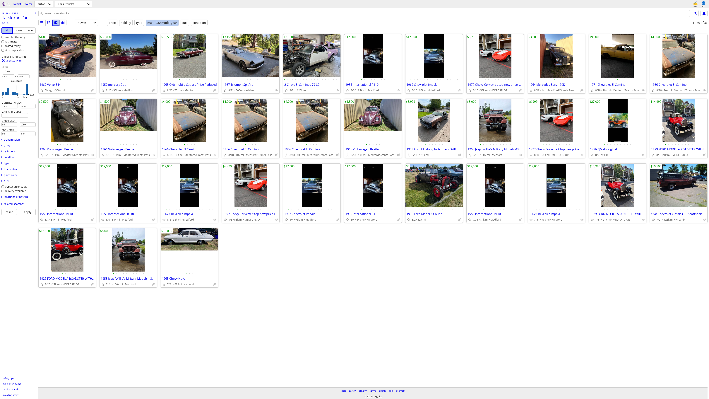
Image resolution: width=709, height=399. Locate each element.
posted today (12, 46)
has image (10, 41)
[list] (41, 23)
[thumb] (48, 23)
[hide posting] (92, 90)
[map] (62, 23)
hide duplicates (14, 50)
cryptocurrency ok (15, 186)
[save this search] (704, 13)
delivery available (15, 191)
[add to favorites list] (42, 90)
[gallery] (55, 23)
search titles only (14, 37)
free (7, 71)
